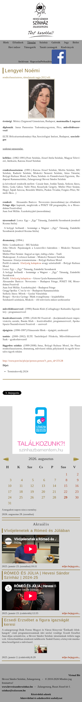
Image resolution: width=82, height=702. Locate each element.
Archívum (23, 61)
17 (9, 492)
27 (43, 497)
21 (54, 492)
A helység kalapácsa (30, 263)
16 (77, 486)
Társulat (31, 42)
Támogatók (30, 47)
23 (77, 492)
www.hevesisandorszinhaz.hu (17, 686)
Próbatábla (46, 61)
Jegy (66, 42)
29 (65, 497)
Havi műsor (14, 47)
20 (43, 492)
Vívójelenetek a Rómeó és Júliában (37, 530)
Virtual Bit (74, 675)
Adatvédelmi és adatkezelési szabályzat (41, 698)
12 (32, 486)
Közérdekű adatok (41, 694)
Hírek (6, 42)
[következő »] (76, 458)
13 (43, 486)
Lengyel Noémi (22, 70)
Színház (43, 42)
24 (9, 497)
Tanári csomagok (48, 47)
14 (54, 486)
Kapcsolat (35, 61)
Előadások (18, 42)
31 (9, 503)
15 (65, 486)
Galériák (55, 42)
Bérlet (76, 42)
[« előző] (5, 458)
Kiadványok (67, 47)
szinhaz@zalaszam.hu (14, 690)
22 (65, 492)
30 (77, 497)
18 (21, 492)
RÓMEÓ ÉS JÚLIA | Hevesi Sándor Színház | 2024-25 (37, 575)
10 (9, 486)
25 (21, 497)
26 (32, 497)
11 (21, 486)
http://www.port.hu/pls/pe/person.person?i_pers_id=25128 (33, 360)
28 (54, 497)
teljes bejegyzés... (71, 566)
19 (32, 492)
